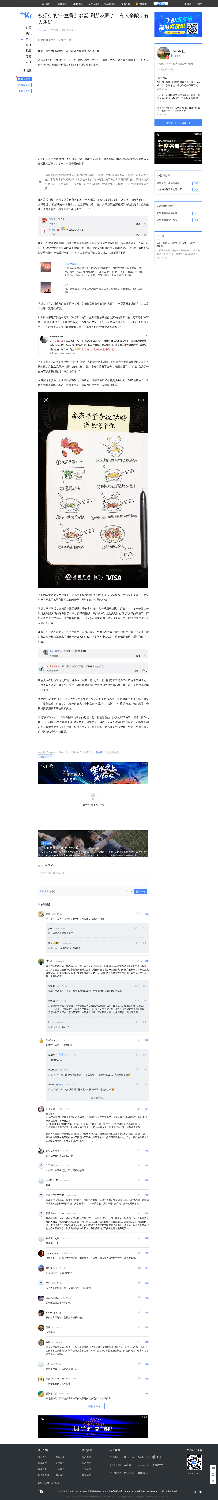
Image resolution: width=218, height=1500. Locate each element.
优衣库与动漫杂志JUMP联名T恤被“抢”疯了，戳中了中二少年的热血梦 (178, 109)
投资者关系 (43, 1475)
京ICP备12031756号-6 (113, 1496)
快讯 (29, 33)
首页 (29, 27)
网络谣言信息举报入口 (49, 1483)
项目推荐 (44, 756)
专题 (29, 56)
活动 (29, 62)
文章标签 (86, 1469)
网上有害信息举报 (169, 1491)
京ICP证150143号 (132, 1496)
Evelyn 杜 (43, 30)
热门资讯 (86, 1457)
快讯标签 (86, 1475)
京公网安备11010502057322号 (154, 1496)
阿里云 (67, 1491)
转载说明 (98, 752)
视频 (29, 50)
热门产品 (86, 1463)
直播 (29, 44)
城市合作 (42, 1457)
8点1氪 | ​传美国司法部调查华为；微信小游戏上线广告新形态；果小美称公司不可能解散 (178, 83)
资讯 (29, 39)
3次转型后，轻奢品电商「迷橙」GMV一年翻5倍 (178, 244)
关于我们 (60, 1463)
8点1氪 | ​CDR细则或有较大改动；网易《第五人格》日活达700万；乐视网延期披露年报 (178, 96)
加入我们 (60, 1475)
